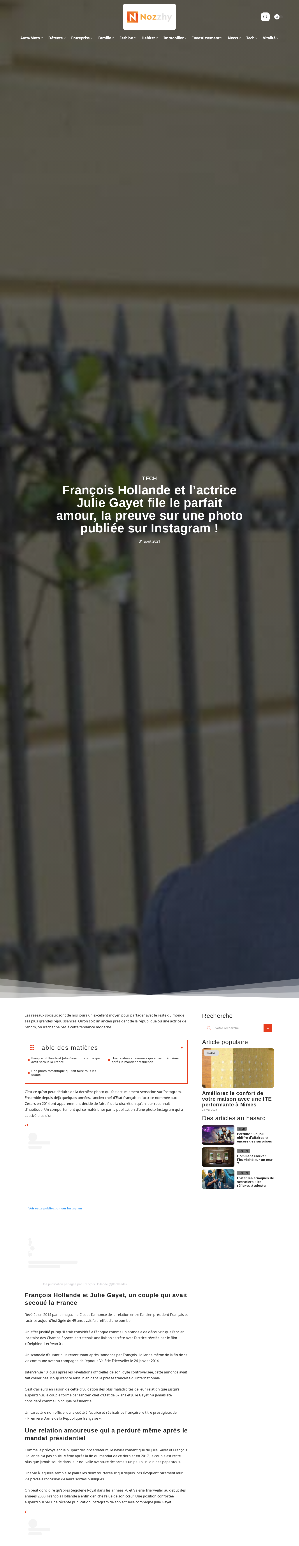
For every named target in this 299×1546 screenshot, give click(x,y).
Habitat (211, 1052)
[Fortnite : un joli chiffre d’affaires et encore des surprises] (218, 1135)
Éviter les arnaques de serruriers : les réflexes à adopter (255, 1181)
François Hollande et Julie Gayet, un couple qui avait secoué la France (65, 1060)
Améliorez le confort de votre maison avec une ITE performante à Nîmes (237, 1099)
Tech (149, 478)
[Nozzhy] (149, 17)
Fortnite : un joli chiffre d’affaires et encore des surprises (254, 1137)
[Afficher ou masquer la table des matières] (140, 1048)
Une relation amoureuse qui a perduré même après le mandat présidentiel (145, 1060)
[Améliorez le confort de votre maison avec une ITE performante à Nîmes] (238, 1068)
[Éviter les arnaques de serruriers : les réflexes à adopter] (218, 1179)
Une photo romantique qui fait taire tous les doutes (63, 1073)
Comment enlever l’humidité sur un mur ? (255, 1159)
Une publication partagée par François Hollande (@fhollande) (84, 1284)
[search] (265, 16)
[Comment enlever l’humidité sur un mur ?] (218, 1157)
